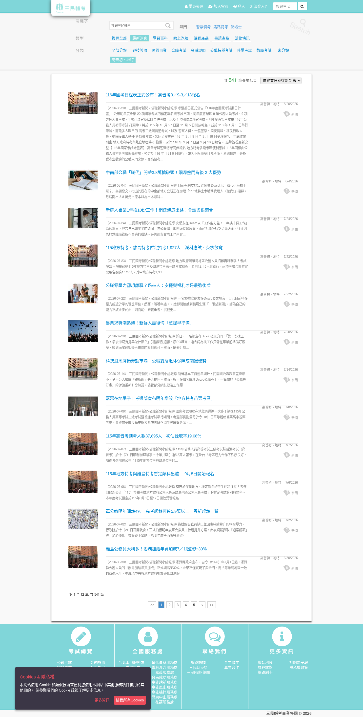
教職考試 (264, 50)
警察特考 (204, 27)
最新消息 (139, 38)
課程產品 (201, 38)
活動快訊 (242, 38)
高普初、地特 (123, 60)
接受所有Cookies (130, 700)
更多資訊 (102, 700)
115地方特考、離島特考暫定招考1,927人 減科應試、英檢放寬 (164, 247)
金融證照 (198, 50)
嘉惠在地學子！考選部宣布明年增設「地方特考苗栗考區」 (160, 398)
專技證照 (139, 50)
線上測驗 (180, 38)
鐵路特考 (221, 27)
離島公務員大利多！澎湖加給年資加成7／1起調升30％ (156, 549)
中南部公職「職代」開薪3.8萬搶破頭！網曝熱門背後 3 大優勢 (163, 172)
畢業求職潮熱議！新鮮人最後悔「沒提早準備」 (150, 323)
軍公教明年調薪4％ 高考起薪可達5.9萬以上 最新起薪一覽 (162, 511)
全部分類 (119, 50)
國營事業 (159, 50)
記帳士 (236, 27)
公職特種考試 (221, 50)
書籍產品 (221, 38)
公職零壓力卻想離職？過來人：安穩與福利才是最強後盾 (158, 285)
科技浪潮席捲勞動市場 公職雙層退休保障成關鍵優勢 (156, 361)
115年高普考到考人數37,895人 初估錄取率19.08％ (154, 436)
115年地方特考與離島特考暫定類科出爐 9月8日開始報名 (160, 474)
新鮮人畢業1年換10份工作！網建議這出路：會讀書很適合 (159, 210)
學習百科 (160, 38)
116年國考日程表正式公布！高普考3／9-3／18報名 (153, 95)
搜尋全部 (119, 38)
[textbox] (285, 6)
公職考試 (178, 50)
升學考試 (244, 50)
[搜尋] (167, 25)
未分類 (283, 50)
